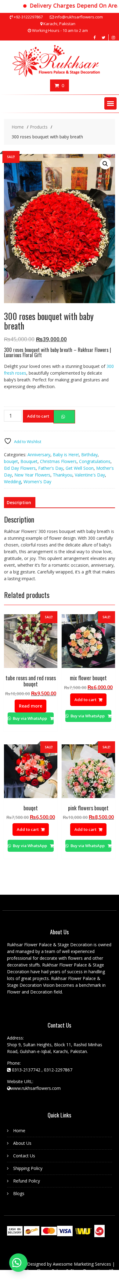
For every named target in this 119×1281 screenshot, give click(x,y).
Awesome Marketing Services (82, 1264)
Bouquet (29, 461)
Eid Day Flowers (20, 468)
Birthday (89, 454)
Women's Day (37, 481)
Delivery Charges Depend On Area (66, 5)
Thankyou (62, 475)
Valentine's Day (90, 475)
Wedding (12, 481)
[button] (110, 103)
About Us (22, 1143)
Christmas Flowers (58, 461)
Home (19, 1130)
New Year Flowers (32, 475)
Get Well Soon (80, 468)
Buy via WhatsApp (30, 718)
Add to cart (38, 416)
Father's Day (50, 468)
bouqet (11, 461)
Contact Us (24, 1156)
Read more (30, 706)
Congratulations (94, 461)
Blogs (18, 1193)
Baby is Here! (66, 454)
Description (19, 502)
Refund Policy (26, 1181)
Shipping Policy (27, 1168)
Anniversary (38, 454)
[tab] (18, 502)
